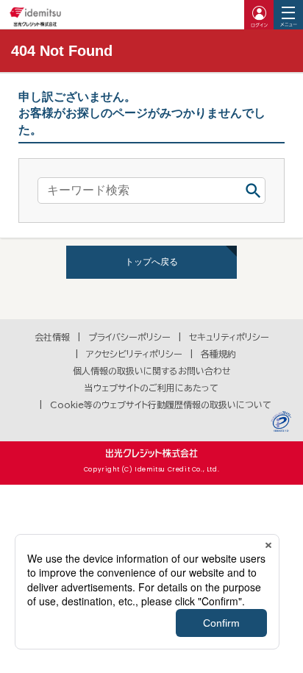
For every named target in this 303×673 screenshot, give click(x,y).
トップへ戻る (151, 262)
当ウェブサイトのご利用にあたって (151, 387)
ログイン (259, 14)
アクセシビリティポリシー (134, 353)
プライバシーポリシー (129, 336)
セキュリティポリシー (229, 336)
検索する (253, 190)
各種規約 (218, 353)
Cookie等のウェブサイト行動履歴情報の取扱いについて (160, 404)
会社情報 (52, 336)
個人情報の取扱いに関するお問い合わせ (152, 370)
